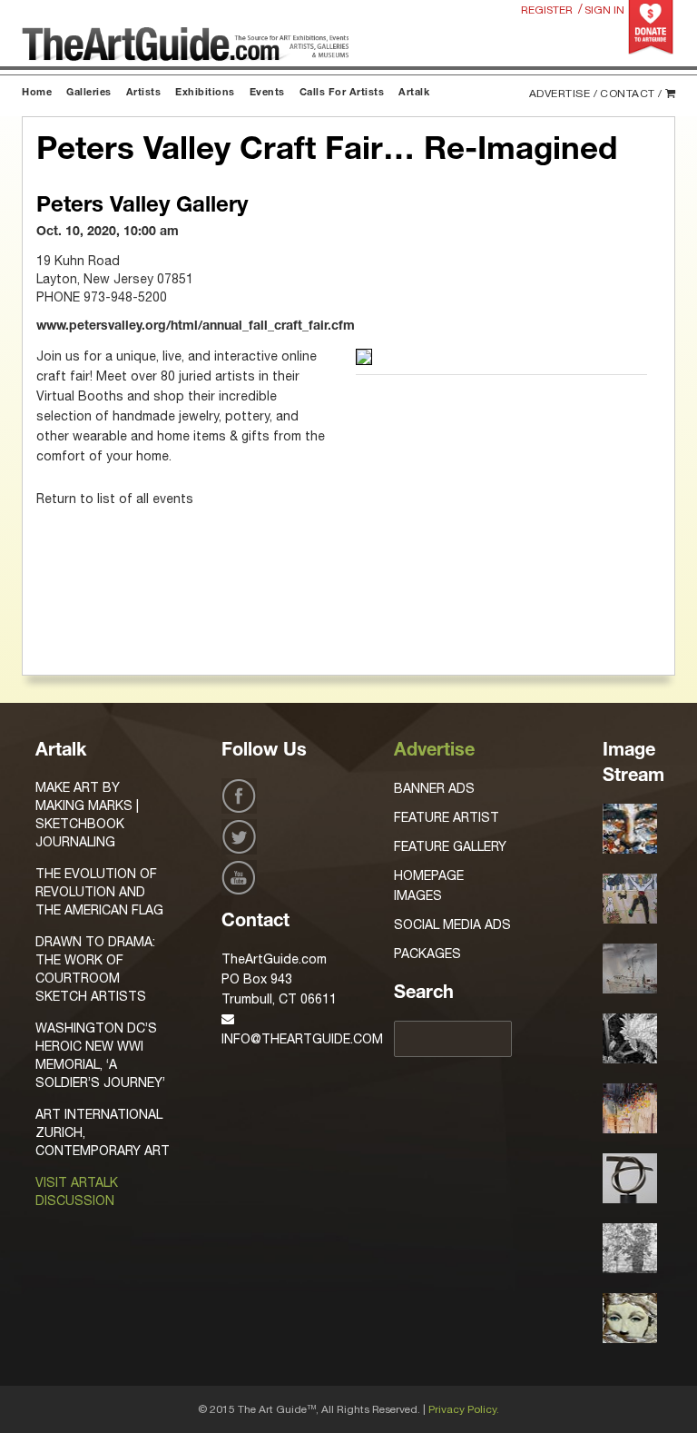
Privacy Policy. (463, 1409)
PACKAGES (427, 953)
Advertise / (563, 93)
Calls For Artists (342, 93)
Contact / (631, 93)
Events (267, 93)
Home (37, 93)
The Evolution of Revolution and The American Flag (99, 891)
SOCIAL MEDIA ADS (452, 924)
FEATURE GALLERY (450, 846)
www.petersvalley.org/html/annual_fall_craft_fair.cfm (195, 327)
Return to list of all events (114, 498)
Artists (144, 93)
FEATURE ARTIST (446, 817)
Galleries (89, 93)
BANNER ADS (434, 788)
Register (547, 10)
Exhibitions (205, 93)
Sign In (604, 10)
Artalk (413, 93)
